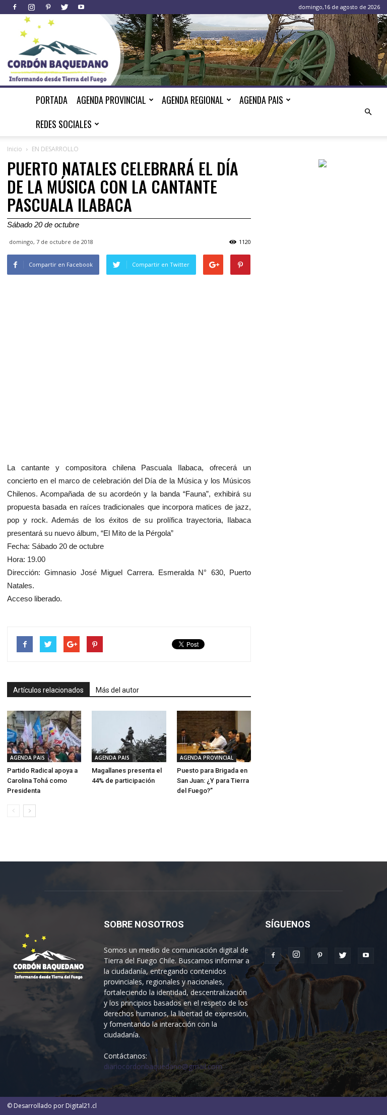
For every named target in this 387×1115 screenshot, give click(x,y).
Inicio (14, 149)
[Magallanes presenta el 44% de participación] (129, 736)
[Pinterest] (47, 7)
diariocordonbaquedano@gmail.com (163, 1066)
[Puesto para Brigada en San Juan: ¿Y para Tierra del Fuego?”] (214, 736)
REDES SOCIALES (64, 124)
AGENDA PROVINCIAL (111, 99)
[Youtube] (81, 7)
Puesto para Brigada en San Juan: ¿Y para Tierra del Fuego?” (213, 780)
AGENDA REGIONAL (193, 99)
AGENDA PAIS (261, 99)
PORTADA (52, 99)
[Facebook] (14, 7)
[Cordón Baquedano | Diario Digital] (193, 51)
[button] (368, 112)
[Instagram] (31, 7)
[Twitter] (64, 7)
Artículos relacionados (48, 690)
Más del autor (117, 690)
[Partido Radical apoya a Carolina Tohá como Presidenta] (44, 736)
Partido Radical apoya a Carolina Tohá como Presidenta (42, 780)
